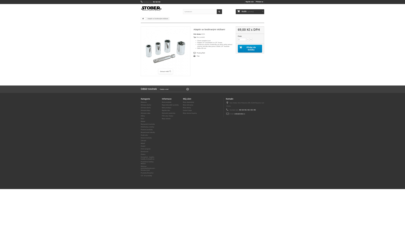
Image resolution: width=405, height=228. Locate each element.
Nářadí (143, 143)
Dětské (143, 121)
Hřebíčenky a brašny (147, 127)
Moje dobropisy (188, 105)
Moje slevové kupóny (190, 113)
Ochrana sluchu (146, 105)
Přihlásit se (259, 2)
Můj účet (187, 99)
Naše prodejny (166, 108)
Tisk (198, 56)
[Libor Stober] (160, 8)
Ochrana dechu (146, 108)
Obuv (142, 118)
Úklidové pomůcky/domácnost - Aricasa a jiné (148, 168)
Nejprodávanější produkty (170, 105)
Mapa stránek (166, 118)
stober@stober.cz (239, 114)
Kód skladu (197, 34)
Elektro (143, 154)
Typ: (195, 37)
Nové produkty (166, 102)
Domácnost (144, 151)
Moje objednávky (188, 102)
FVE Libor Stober (167, 116)
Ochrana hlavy (145, 110)
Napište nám (250, 2)
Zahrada (143, 140)
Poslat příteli (201, 53)
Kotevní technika (146, 138)
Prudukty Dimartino (147, 173)
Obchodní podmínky (168, 113)
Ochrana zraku (145, 113)
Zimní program (146, 149)
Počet (240, 36)
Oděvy (143, 116)
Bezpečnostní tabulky (148, 132)
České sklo (144, 135)
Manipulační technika (148, 124)
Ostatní (143, 146)
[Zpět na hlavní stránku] (143, 18)
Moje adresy (187, 108)
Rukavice (144, 102)
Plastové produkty (147, 129)
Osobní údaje (187, 110)
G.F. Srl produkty (146, 175)
